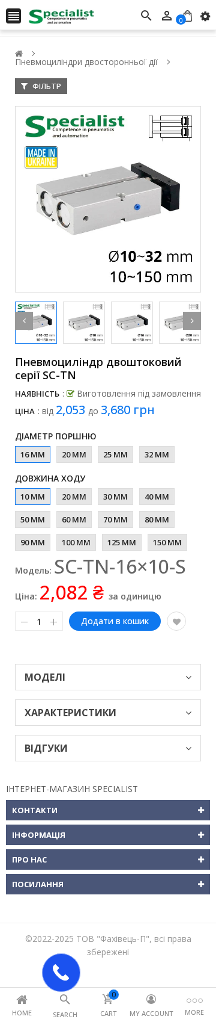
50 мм (32, 519)
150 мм (167, 542)
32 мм (157, 454)
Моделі (45, 677)
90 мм (32, 542)
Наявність (37, 393)
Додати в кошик (115, 621)
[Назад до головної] (19, 53)
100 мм (76, 542)
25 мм (115, 454)
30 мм (115, 496)
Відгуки (46, 748)
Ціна (25, 411)
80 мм (157, 519)
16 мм (32, 454)
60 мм (74, 519)
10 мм (32, 496)
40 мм (157, 496)
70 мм (115, 519)
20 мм (74, 454)
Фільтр (46, 86)
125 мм (121, 542)
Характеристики (70, 712)
